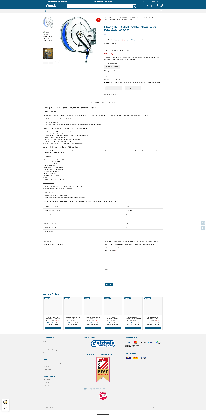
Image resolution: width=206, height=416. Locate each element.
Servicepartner (47, 369)
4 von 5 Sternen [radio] (122, 247)
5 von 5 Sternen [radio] (123, 247)
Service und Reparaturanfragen (52, 363)
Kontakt (45, 344)
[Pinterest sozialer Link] (115, 95)
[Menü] (8, 400)
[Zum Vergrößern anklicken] (57, 61)
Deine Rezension (110, 250)
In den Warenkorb (73, 328)
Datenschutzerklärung (50, 350)
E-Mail (107, 276)
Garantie (46, 366)
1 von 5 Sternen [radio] (118, 247)
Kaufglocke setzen (112, 66)
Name (107, 269)
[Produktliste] (152, 6)
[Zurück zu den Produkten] (107, 23)
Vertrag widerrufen (103, 412)
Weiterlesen (53, 328)
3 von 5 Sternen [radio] (121, 247)
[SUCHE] (134, 6)
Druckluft (118, 17)
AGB (44, 341)
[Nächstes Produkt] (109, 23)
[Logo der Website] (51, 6)
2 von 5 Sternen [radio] (119, 247)
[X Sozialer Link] (111, 95)
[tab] (94, 101)
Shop (112, 17)
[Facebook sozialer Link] (141, 1)
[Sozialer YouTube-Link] (145, 1)
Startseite (107, 17)
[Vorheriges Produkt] (105, 23)
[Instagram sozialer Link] (143, 1)
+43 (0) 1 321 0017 (108, 1)
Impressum (46, 347)
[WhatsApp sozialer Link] (118, 95)
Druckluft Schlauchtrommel (142, 17)
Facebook (46, 382)
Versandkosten (112, 47)
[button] (45, 63)
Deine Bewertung (110, 247)
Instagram (46, 379)
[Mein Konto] (147, 6)
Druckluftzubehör (127, 17)
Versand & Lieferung (49, 353)
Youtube (46, 385)
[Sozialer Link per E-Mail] (113, 95)
